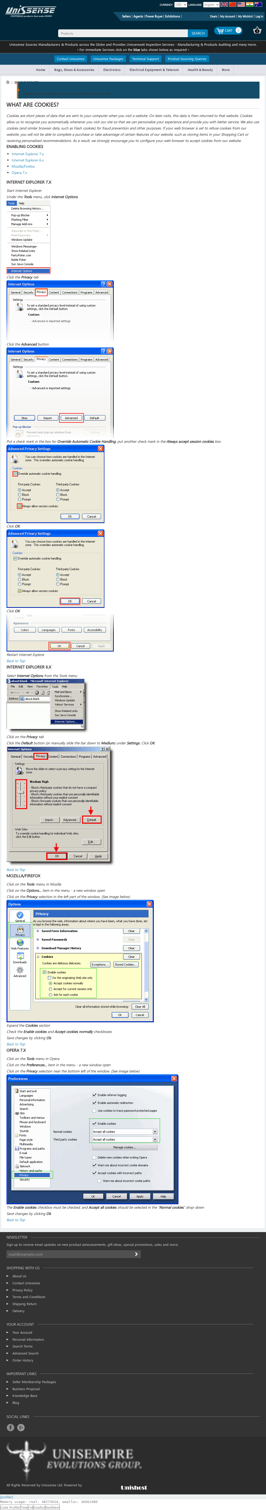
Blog (15, 1402)
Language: (195, 4)
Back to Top (15, 660)
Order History (22, 1360)
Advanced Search (25, 1353)
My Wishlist (245, 16)
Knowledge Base (24, 1395)
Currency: (166, 4)
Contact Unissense (26, 1283)
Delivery (18, 1311)
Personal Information (28, 1339)
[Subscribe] (137, 1254)
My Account (227, 16)
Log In (259, 16)
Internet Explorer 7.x (28, 153)
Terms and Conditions (28, 1296)
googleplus (21, 1427)
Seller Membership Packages (34, 1381)
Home (8, 82)
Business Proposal (26, 1389)
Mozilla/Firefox (23, 166)
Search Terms (22, 1346)
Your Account (22, 1332)
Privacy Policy (22, 1290)
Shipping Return (24, 1303)
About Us (19, 1276)
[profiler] (6, 1497)
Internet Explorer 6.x (28, 160)
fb (10, 1427)
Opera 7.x (19, 172)
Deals (213, 16)
